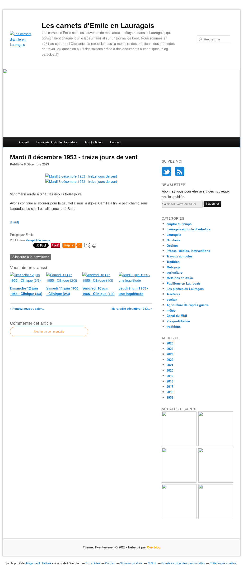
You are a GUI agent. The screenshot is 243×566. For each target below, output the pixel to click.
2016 (170, 392)
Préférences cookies (223, 563)
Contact (115, 142)
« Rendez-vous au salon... (27, 308)
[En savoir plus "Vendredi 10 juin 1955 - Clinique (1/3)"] (179, 481)
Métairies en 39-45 (180, 278)
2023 (170, 354)
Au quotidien (94, 142)
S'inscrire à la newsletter (30, 257)
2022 (170, 359)
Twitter (166, 171)
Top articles (92, 563)
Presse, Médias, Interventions (188, 250)
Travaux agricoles (179, 256)
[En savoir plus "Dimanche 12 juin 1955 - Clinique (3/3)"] (179, 445)
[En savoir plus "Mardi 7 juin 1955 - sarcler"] (215, 517)
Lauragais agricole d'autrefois (56, 142)
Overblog (153, 547)
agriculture (174, 272)
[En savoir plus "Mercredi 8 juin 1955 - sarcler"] (179, 517)
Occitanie (173, 240)
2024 (170, 348)
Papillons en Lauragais (184, 283)
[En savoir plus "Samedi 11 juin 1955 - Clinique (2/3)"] (215, 445)
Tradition (173, 261)
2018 (170, 381)
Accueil (24, 142)
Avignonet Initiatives (38, 563)
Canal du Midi (177, 315)
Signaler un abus (131, 563)
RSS (179, 171)
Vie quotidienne (178, 321)
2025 (170, 343)
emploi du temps (179, 224)
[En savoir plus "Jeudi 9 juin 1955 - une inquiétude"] (215, 481)
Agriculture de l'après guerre (188, 305)
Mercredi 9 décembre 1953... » (132, 308)
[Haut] (14, 222)
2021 (170, 365)
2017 (170, 386)
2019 (170, 375)
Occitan (172, 245)
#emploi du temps (38, 240)
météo (171, 310)
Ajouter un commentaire (49, 331)
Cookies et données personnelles (183, 563)
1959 (170, 397)
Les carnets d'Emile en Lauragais (98, 25)
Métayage (173, 267)
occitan (172, 299)
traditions (174, 326)
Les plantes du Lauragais (185, 288)
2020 (170, 370)
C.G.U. (152, 563)
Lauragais (174, 234)
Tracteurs (173, 294)
